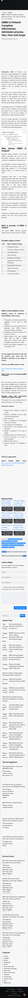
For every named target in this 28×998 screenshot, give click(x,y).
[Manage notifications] (24, 994)
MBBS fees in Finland (20, 543)
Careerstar (18, 995)
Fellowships (7, 962)
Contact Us (14, 993)
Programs (6, 974)
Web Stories (7, 983)
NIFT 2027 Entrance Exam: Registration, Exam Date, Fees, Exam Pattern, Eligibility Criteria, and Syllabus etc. (13, 862)
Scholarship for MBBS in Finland (16, 545)
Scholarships (7, 977)
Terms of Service (11, 989)
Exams (6, 960)
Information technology (10, 968)
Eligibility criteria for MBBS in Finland (9, 541)
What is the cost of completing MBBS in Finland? (15, 141)
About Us (13, 991)
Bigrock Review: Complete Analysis (12, 802)
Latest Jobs (7, 970)
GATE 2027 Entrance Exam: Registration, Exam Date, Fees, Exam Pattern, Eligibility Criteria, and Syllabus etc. (13, 934)
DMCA (7, 991)
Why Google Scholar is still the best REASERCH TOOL (12, 767)
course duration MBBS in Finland (15, 539)
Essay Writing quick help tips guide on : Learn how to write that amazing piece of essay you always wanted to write (13, 838)
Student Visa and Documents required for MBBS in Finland (16, 144)
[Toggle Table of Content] (23, 132)
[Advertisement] (14, 56)
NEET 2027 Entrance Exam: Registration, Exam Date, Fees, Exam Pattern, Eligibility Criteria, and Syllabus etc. (14, 898)
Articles (6, 956)
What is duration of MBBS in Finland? (13, 136)
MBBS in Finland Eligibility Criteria (13, 139)
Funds (5, 964)
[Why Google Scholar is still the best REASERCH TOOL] (8, 775)
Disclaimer (19, 989)
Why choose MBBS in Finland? (10, 134)
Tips (5, 981)
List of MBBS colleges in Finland (8, 543)
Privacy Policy (21, 991)
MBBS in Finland (5, 545)
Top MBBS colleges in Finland (12, 138)
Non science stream (9, 972)
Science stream (8, 979)
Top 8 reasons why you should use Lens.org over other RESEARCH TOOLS (13, 785)
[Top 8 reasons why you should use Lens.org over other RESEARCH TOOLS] (8, 794)
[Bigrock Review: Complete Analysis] (8, 810)
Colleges (10, 18)
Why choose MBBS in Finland (8, 547)
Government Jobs (9, 966)
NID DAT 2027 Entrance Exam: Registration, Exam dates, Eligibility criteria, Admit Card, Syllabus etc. (12, 880)
